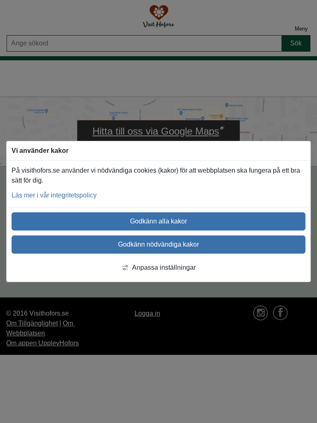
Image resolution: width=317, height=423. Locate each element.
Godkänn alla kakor (158, 221)
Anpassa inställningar (164, 267)
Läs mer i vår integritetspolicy (54, 195)
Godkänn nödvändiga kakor (158, 244)
